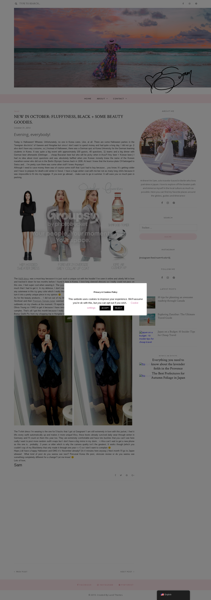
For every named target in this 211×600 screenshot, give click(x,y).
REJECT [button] (118, 308)
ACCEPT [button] (105, 308)
